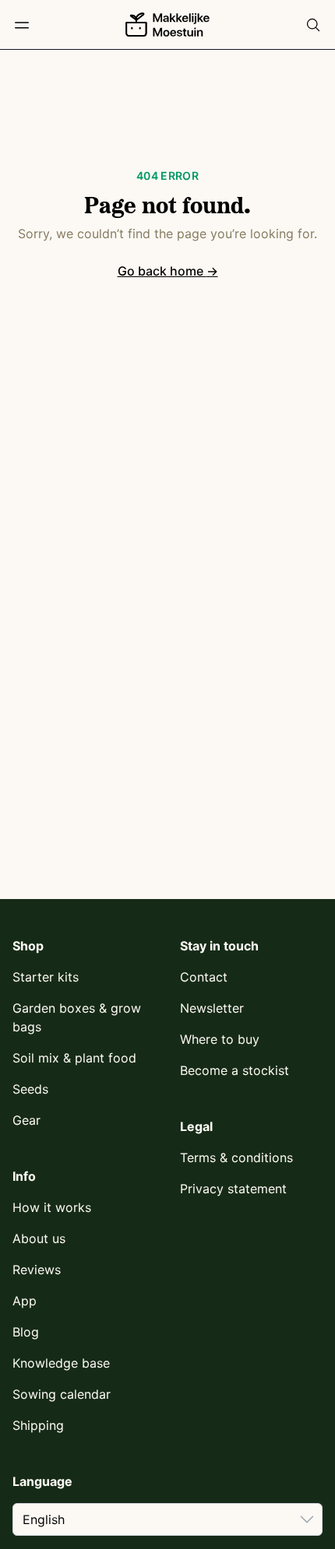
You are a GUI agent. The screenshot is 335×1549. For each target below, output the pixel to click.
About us (38, 1238)
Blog (25, 1332)
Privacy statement (233, 1188)
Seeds (30, 1089)
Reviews (36, 1269)
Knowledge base (61, 1363)
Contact (203, 977)
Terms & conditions (236, 1157)
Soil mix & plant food (74, 1058)
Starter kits (45, 977)
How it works (51, 1207)
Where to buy (219, 1039)
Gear (26, 1120)
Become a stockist (234, 1070)
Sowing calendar (61, 1394)
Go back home (168, 271)
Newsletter (212, 1008)
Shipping (38, 1425)
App (24, 1300)
